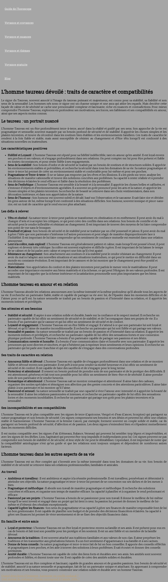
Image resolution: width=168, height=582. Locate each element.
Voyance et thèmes (17, 50)
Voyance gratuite (16, 64)
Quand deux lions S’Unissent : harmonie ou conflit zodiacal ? (39, 575)
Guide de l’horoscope (18, 8)
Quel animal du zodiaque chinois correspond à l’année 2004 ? (40, 579)
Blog (7, 78)
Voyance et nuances (18, 36)
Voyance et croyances (19, 22)
